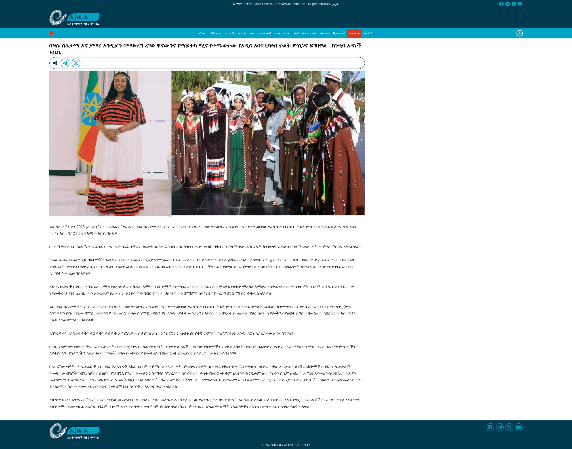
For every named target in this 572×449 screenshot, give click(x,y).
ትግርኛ (248, 4)
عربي (335, 4)
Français (324, 4)
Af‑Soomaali (282, 4)
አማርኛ (237, 4)
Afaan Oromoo (263, 4)
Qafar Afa (298, 4)
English (313, 4)
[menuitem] (202, 33)
